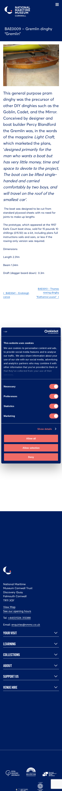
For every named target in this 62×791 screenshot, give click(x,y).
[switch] (53, 396)
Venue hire (10, 687)
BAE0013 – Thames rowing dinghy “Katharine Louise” (47, 292)
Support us (11, 676)
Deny (31, 457)
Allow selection (31, 447)
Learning (9, 644)
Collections (11, 654)
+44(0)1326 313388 (19, 618)
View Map (9, 607)
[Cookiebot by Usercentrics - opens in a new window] (44, 332)
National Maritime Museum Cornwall (17, 11)
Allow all (31, 438)
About (7, 665)
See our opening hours (17, 611)
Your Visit (10, 633)
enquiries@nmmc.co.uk (25, 624)
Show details (44, 428)
